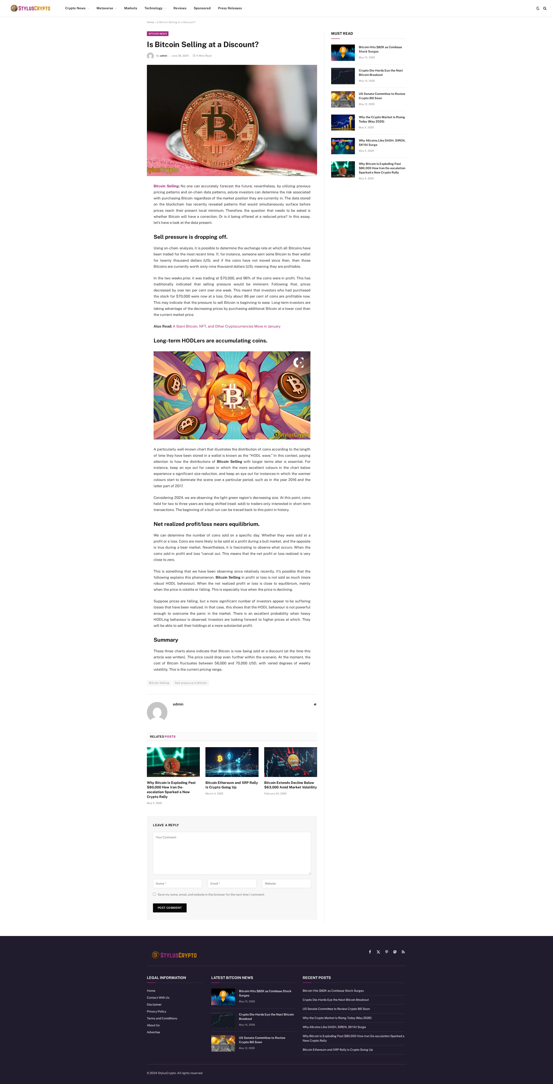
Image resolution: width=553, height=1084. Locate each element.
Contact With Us (158, 997)
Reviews (179, 8)
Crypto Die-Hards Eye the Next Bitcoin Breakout (381, 72)
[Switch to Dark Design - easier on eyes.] (537, 8)
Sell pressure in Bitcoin (191, 682)
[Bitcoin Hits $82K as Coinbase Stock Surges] (343, 53)
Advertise (153, 1032)
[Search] (544, 8)
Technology (153, 8)
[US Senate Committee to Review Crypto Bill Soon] (343, 99)
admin (163, 55)
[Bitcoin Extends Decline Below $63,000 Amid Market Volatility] (290, 762)
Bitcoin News (158, 33)
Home (150, 22)
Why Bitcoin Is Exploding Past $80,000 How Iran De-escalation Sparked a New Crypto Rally (171, 790)
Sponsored (202, 8)
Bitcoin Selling (159, 682)
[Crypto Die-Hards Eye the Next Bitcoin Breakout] (343, 76)
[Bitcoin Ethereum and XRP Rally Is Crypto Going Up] (231, 762)
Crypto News (75, 8)
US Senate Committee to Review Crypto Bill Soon (382, 96)
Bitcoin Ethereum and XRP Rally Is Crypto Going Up (231, 785)
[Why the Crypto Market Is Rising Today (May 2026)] (343, 123)
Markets (130, 8)
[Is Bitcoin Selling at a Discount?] (232, 120)
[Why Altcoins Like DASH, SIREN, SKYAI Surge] (343, 146)
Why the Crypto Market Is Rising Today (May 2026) (382, 119)
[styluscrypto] (30, 8)
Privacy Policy (156, 1011)
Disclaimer (154, 1004)
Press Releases (230, 8)
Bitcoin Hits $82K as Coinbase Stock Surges (380, 49)
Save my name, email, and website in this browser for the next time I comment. (211, 894)
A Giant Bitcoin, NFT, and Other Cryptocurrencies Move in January (227, 326)
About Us (153, 1025)
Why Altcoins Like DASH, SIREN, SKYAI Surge (382, 142)
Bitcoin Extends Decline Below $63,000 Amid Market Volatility (290, 785)
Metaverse (105, 8)
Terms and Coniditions (162, 1018)
